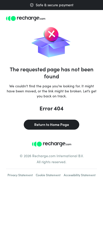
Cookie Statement (48, 175)
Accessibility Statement (80, 175)
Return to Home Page (51, 124)
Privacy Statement (20, 175)
